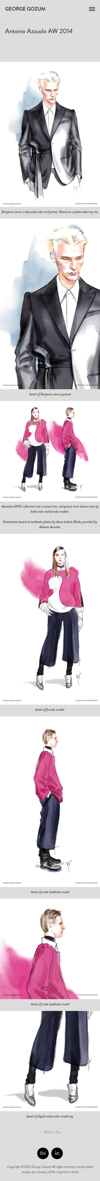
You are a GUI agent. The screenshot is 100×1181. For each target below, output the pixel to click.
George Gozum (25, 9)
